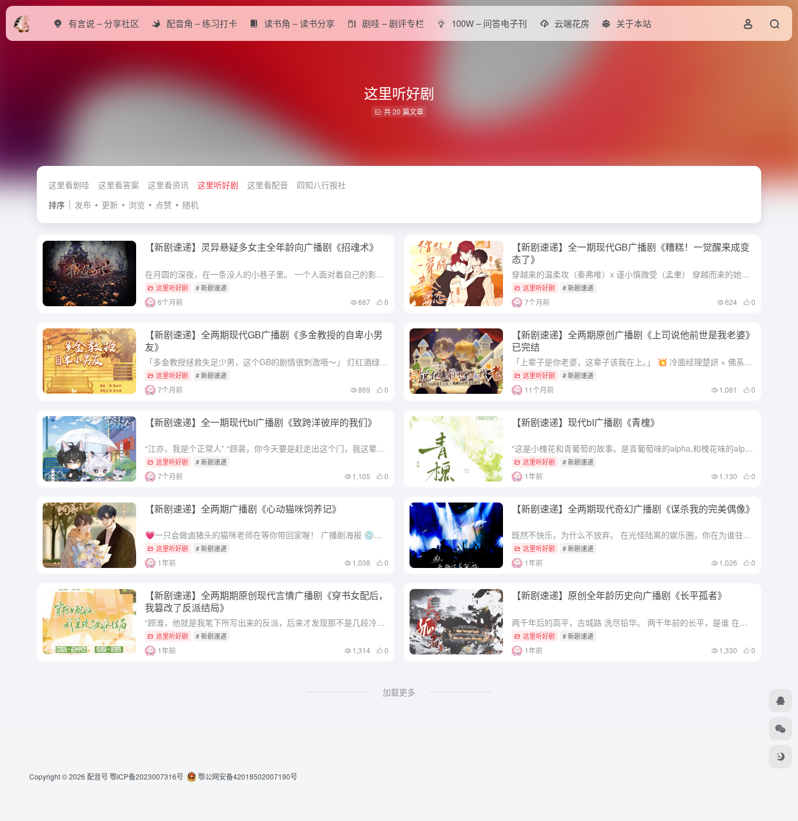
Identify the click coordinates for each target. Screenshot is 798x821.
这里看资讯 (168, 184)
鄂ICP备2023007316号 (146, 776)
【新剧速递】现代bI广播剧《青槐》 (586, 422)
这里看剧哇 (68, 184)
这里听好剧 (217, 184)
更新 (110, 204)
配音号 (97, 776)
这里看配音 (267, 184)
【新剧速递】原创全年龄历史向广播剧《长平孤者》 (619, 595)
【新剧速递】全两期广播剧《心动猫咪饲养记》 (243, 508)
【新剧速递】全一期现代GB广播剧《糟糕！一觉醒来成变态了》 (631, 253)
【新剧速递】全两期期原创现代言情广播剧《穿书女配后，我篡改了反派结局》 (266, 601)
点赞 (163, 204)
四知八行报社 (321, 184)
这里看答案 (118, 184)
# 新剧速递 (211, 287)
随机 (190, 204)
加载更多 (399, 692)
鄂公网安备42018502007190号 (246, 776)
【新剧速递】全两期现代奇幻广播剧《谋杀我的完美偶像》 (633, 508)
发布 (83, 204)
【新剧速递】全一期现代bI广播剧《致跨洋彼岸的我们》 (261, 422)
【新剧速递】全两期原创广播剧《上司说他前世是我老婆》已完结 (633, 341)
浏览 (137, 204)
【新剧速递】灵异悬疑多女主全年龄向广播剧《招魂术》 (262, 247)
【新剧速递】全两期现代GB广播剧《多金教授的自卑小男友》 (264, 341)
